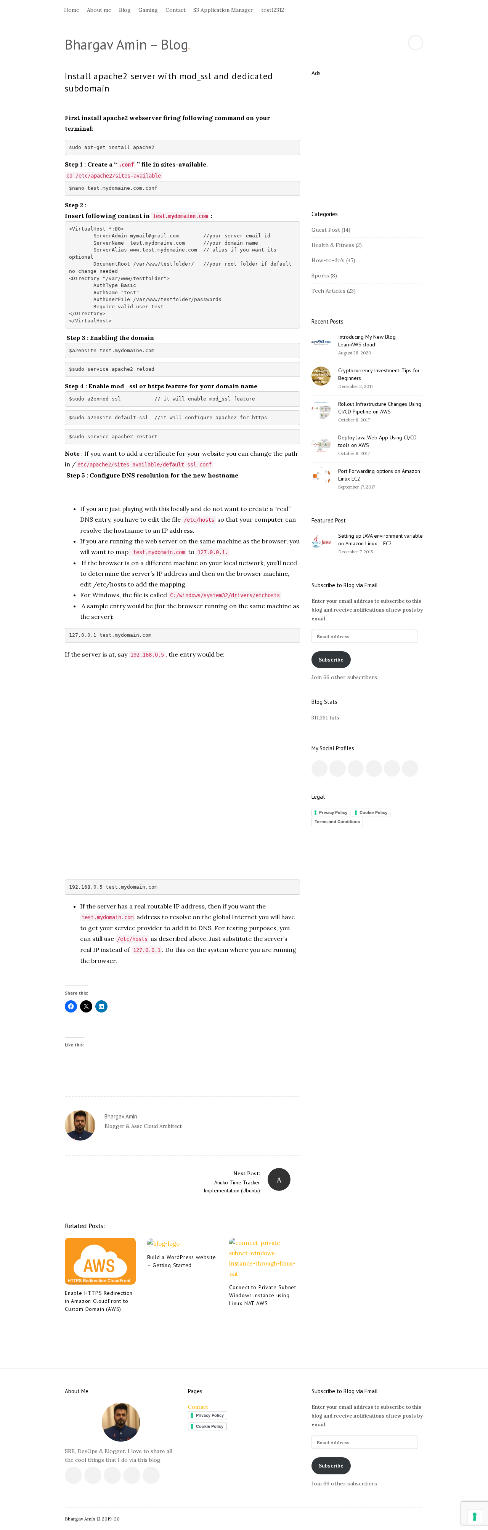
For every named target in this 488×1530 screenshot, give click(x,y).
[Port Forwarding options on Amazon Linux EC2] (321, 476)
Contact (175, 9)
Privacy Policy (333, 812)
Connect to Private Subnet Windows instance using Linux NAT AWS (262, 1295)
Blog (125, 9)
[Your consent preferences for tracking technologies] (474, 1516)
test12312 (272, 9)
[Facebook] (349, 9)
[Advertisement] (182, 719)
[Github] (384, 9)
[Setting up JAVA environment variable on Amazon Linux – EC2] (321, 541)
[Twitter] (358, 9)
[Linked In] (367, 9)
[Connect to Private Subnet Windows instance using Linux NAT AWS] (264, 1258)
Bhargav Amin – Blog (126, 44)
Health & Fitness (332, 245)
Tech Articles (328, 290)
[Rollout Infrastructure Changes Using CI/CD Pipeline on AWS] (321, 409)
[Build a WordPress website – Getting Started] (182, 1243)
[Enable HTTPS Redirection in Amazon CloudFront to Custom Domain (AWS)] (100, 1261)
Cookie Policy (373, 812)
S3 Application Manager (223, 9)
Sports (320, 275)
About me (99, 9)
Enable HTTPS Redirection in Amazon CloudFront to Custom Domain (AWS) (99, 1301)
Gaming (148, 9)
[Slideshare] (402, 9)
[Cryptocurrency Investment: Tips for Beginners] (321, 376)
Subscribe (331, 660)
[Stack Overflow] (393, 9)
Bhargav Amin (120, 1116)
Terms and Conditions (337, 821)
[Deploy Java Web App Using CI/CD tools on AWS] (321, 443)
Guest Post (325, 229)
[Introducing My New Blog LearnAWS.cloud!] (321, 342)
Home (71, 9)
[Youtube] (376, 9)
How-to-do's (328, 260)
